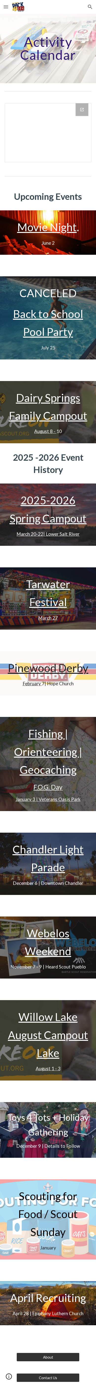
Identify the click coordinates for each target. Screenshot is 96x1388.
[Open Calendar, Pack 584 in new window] (82, 109)
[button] (6, 6)
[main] (48, 48)
